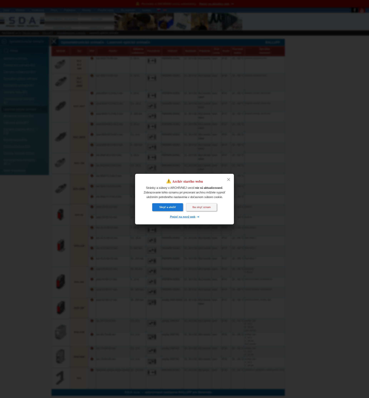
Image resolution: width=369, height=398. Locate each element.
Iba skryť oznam (201, 207)
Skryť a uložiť (167, 207)
